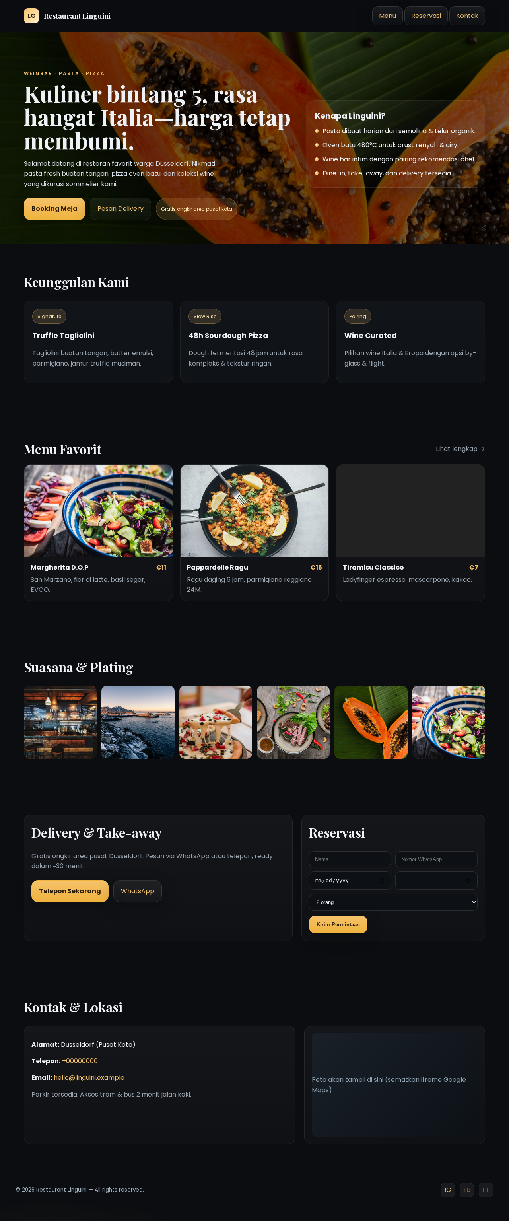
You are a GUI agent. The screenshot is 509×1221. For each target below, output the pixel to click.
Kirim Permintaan (338, 924)
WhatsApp (137, 891)
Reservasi (426, 15)
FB (467, 1189)
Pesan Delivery (120, 208)
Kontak (467, 15)
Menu (387, 15)
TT (486, 1189)
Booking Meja (54, 208)
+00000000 (80, 1060)
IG (448, 1189)
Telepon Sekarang (70, 891)
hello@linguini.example (89, 1077)
